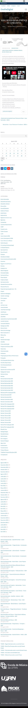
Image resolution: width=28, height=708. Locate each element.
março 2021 (3, 511)
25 (10, 156)
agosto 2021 (3, 499)
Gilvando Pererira (5, 286)
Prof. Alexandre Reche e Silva (7, 360)
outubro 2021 (4, 495)
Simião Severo (4, 445)
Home (4, 26)
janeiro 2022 (4, 490)
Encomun (3, 261)
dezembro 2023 (4, 465)
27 (17, 156)
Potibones (3, 353)
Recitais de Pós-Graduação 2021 (8, 392)
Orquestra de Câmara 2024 (7, 346)
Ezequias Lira (4, 268)
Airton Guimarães (5, 199)
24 (6, 156)
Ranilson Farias (4, 374)
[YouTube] (8, 168)
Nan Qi (2, 337)
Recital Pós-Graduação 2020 (7, 424)
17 (6, 153)
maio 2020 (3, 529)
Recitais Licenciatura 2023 (7, 401)
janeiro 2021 (4, 515)
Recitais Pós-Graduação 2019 (7, 404)
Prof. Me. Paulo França (6, 362)
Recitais (2, 376)
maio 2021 (3, 506)
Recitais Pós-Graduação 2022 (7, 406)
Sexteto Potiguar (5, 440)
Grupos (2, 291)
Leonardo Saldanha (5, 323)
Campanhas (3, 222)
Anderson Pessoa (5, 210)
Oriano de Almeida (5, 344)
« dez (2, 160)
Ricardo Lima (4, 429)
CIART (2, 227)
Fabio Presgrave (4, 270)
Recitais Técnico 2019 (6, 411)
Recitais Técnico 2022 (6, 417)
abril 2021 (3, 508)
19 (14, 153)
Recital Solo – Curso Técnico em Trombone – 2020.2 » (15, 124)
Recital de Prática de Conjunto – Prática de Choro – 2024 (14, 570)
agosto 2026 (3, 462)
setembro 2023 (4, 472)
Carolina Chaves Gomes (6, 224)
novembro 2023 (4, 467)
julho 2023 (3, 476)
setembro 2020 (4, 522)
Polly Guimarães (4, 351)
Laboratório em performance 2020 (9, 319)
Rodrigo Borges (4, 431)
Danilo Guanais (4, 243)
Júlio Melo (3, 316)
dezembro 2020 (4, 518)
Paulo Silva (3, 349)
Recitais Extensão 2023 (6, 397)
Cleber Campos (4, 231)
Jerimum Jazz (4, 305)
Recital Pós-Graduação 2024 (7, 427)
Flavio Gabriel (4, 277)
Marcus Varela (4, 328)
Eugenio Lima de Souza (6, 263)
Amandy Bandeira (5, 208)
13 (17, 151)
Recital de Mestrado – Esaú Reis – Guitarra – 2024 (12, 596)
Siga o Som (3, 443)
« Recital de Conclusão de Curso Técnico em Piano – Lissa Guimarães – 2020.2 (14, 119)
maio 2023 (3, 481)
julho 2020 (3, 524)
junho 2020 (3, 527)
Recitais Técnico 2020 (6, 52)
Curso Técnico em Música (7, 50)
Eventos (2, 266)
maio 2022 (3, 485)
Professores (3, 367)
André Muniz (3, 213)
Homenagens (4, 298)
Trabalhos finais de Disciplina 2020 (9, 452)
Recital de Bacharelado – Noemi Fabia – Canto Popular (13, 561)
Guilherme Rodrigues (5, 293)
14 (21, 151)
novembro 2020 (4, 520)
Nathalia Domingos (5, 339)
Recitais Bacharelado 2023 (7, 388)
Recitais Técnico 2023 (6, 420)
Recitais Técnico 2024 (6, 422)
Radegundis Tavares (5, 372)
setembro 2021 (4, 497)
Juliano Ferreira (4, 314)
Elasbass (3, 254)
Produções (3, 358)
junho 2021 (3, 504)
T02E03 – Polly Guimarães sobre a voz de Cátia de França (14, 650)
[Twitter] (5, 168)
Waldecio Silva (15, 48)
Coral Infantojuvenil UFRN (7, 238)
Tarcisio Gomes (4, 447)
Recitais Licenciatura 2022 (7, 399)
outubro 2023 (4, 469)
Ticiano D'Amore (4, 450)
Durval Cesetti (4, 252)
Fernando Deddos (18, 50)
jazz (2, 302)
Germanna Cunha (5, 282)
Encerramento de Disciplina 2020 (8, 259)
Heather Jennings (5, 296)
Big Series (3, 220)
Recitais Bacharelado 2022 (7, 385)
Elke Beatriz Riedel (5, 256)
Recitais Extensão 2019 (6, 394)
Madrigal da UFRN (5, 326)
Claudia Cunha (4, 229)
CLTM (2, 233)
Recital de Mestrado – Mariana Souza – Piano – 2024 (12, 600)
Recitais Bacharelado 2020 (7, 381)
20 (17, 153)
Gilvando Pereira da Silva (6, 284)
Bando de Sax (4, 215)
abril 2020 (3, 531)
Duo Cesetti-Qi (4, 250)
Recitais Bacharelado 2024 (7, 390)
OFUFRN (3, 342)
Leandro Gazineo (4, 321)
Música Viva (3, 335)
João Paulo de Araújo (5, 309)
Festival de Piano (5, 275)
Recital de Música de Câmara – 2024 (9, 620)
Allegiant (14, 703)
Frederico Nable (4, 279)
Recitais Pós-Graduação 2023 (7, 408)
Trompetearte (4, 454)
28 (21, 156)
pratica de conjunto (7, 111)
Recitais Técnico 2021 (6, 415)
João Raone (3, 312)
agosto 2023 (3, 474)
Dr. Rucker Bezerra (5, 247)
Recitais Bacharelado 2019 (7, 378)
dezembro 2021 (4, 492)
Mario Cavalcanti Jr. (5, 332)
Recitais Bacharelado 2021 (7, 383)
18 (10, 153)
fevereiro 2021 (4, 513)
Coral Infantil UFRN (5, 236)
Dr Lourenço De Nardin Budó (7, 245)
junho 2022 (3, 483)
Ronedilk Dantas (4, 434)
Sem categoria (4, 438)
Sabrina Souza (4, 436)
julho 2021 (3, 501)
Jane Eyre (3, 300)
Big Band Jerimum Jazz (6, 217)
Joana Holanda (4, 307)
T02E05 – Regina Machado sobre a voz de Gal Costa (12, 644)
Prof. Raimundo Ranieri (6, 365)
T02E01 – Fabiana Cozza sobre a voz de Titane (11, 655)
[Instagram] (11, 168)
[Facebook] (2, 168)
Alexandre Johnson (5, 204)
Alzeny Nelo (3, 206)
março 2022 (3, 488)
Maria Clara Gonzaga (5, 330)
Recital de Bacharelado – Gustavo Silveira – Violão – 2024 (14, 634)
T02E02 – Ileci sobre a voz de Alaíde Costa (10, 652)
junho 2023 (3, 478)
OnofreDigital (7, 9)
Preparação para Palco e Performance (9, 355)
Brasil (4, 1)
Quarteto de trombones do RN (8, 369)
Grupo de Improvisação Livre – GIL (8, 289)
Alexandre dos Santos (6, 201)
